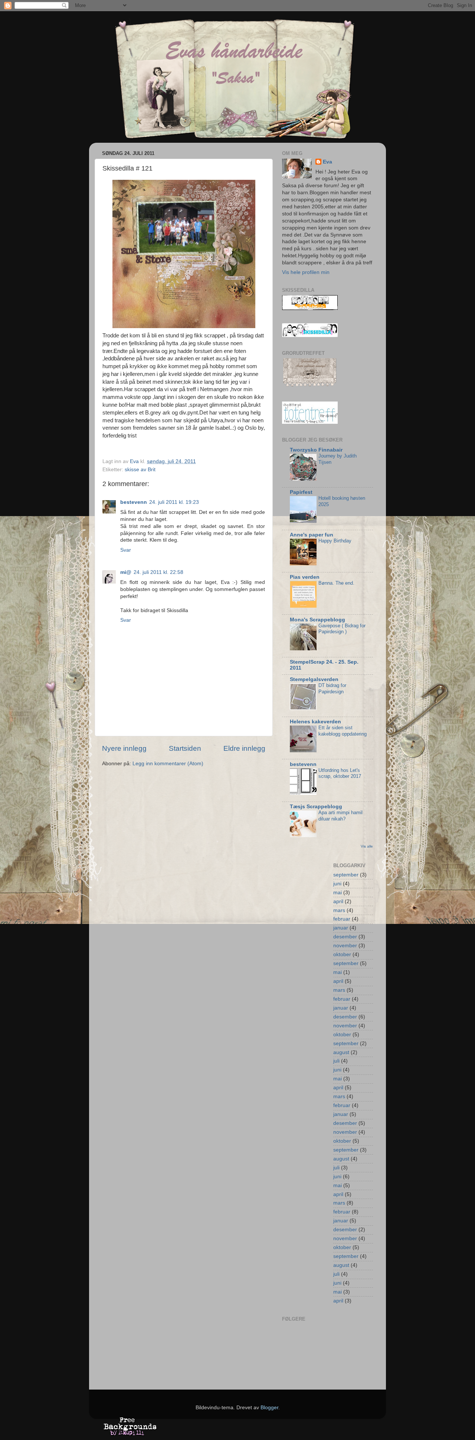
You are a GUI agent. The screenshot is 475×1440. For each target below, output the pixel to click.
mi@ (125, 572)
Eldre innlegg (244, 748)
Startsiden (185, 748)
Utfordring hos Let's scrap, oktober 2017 (339, 773)
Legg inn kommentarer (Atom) (167, 763)
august (341, 1052)
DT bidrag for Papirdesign (332, 688)
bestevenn (133, 502)
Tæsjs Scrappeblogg (316, 806)
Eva (327, 162)
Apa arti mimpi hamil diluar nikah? (340, 816)
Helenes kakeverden (315, 721)
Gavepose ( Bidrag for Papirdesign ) (342, 629)
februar (341, 919)
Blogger (269, 1407)
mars (339, 910)
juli (336, 1061)
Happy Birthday (334, 541)
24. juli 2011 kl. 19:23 (174, 502)
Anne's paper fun (311, 535)
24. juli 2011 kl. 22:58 (158, 572)
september (345, 875)
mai (337, 892)
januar (340, 928)
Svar (125, 550)
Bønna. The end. (336, 583)
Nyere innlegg (124, 748)
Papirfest (301, 492)
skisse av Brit (140, 469)
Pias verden (305, 577)
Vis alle (367, 846)
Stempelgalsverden (314, 679)
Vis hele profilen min (306, 272)
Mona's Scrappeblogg (317, 619)
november (345, 945)
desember (345, 936)
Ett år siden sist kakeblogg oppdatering (342, 731)
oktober (342, 954)
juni (337, 883)
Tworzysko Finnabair (316, 450)
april (338, 901)
